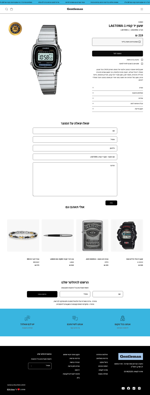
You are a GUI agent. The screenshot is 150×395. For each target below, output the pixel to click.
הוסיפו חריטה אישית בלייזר (130, 42)
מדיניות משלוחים (102, 358)
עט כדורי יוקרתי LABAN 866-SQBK (62, 259)
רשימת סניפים (103, 366)
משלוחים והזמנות (137, 93)
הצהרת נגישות (75, 362)
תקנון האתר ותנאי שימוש (71, 354)
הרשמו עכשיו (42, 294)
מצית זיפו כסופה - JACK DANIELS (97, 259)
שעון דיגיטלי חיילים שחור (134, 259)
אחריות (141, 98)
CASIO (140, 22)
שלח (111, 203)
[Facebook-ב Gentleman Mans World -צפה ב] (128, 388)
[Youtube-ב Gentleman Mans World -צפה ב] (123, 388)
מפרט (141, 87)
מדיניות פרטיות (74, 358)
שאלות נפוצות (103, 374)
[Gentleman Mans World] (75, 9)
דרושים (77, 370)
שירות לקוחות (103, 370)
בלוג (78, 377)
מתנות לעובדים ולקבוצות (71, 374)
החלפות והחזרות (102, 354)
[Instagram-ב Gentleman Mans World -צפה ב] (139, 388)
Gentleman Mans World (14, 385)
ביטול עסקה (104, 362)
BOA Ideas (11, 389)
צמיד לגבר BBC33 (33, 259)
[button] (6, 9)
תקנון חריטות (139, 109)
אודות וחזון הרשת (74, 366)
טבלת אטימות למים (137, 103)
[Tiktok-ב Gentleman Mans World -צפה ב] (134, 388)
